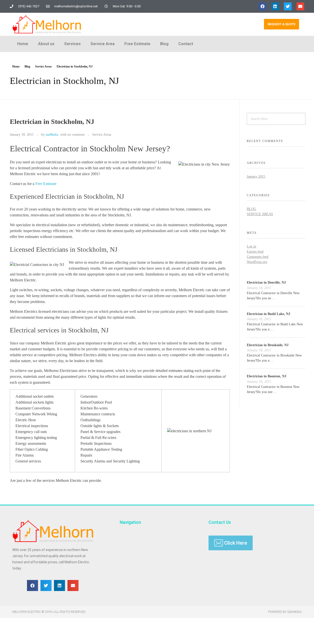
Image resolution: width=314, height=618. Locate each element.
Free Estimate (137, 43)
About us (46, 43)
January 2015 (256, 176)
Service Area (103, 43)
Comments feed (257, 257)
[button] (262, 6)
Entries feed (255, 251)
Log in (251, 246)
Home (22, 43)
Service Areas (43, 66)
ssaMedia (52, 134)
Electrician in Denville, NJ (266, 282)
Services (72, 43)
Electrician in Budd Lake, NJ (268, 314)
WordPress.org (257, 262)
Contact (185, 43)
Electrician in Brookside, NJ (267, 345)
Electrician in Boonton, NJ (266, 376)
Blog (164, 43)
